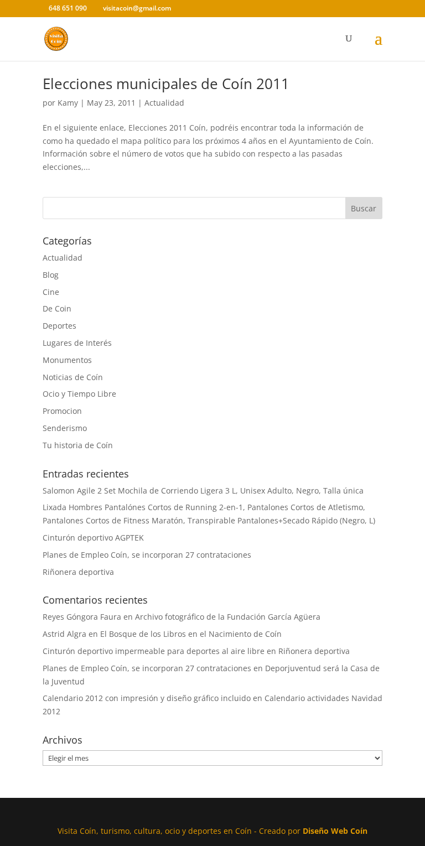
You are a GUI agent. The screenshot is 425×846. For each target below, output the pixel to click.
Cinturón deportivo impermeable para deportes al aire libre (154, 651)
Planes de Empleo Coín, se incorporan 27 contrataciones (147, 554)
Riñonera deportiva (78, 572)
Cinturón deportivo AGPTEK (93, 537)
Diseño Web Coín (335, 831)
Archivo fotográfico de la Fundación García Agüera (227, 616)
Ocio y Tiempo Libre (79, 393)
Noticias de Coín (73, 377)
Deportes (59, 325)
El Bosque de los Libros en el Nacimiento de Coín (191, 634)
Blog (51, 274)
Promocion (62, 411)
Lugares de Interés (77, 343)
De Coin (57, 308)
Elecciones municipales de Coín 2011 (166, 84)
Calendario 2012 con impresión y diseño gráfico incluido (147, 698)
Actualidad (164, 102)
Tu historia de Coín (78, 445)
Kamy (68, 102)
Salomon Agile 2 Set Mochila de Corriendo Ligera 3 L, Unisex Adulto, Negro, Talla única (203, 490)
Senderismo (65, 428)
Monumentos (67, 360)
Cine (51, 292)
